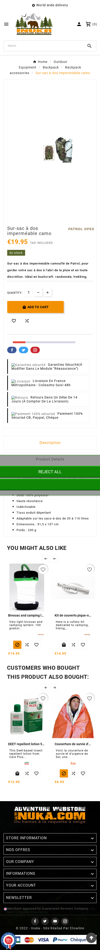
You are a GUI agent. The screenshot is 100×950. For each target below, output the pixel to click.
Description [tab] (50, 443)
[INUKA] (40, 634)
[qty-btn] (47, 292)
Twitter (23, 350)
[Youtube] (55, 921)
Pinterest (35, 350)
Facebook (12, 350)
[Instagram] (65, 921)
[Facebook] (35, 921)
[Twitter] (45, 921)
